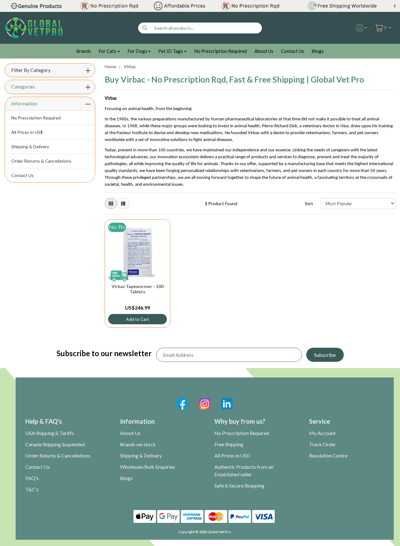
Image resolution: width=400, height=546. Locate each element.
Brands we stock (138, 444)
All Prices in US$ (27, 132)
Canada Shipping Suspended (55, 444)
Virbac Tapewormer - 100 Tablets (137, 289)
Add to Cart (137, 319)
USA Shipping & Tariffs (49, 433)
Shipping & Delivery (30, 146)
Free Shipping (228, 444)
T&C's (32, 489)
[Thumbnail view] (111, 203)
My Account (322, 433)
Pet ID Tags (170, 51)
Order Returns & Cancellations (41, 161)
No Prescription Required (220, 51)
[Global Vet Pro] (34, 27)
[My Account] (362, 28)
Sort (309, 203)
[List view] (123, 203)
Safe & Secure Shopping (239, 485)
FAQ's (32, 478)
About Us (263, 51)
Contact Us (292, 51)
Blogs (318, 51)
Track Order (322, 444)
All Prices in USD (232, 455)
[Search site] (144, 28)
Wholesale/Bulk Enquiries (147, 467)
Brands (83, 51)
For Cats (107, 51)
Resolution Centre (328, 455)
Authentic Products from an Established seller (243, 470)
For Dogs (137, 51)
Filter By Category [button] (31, 70)
